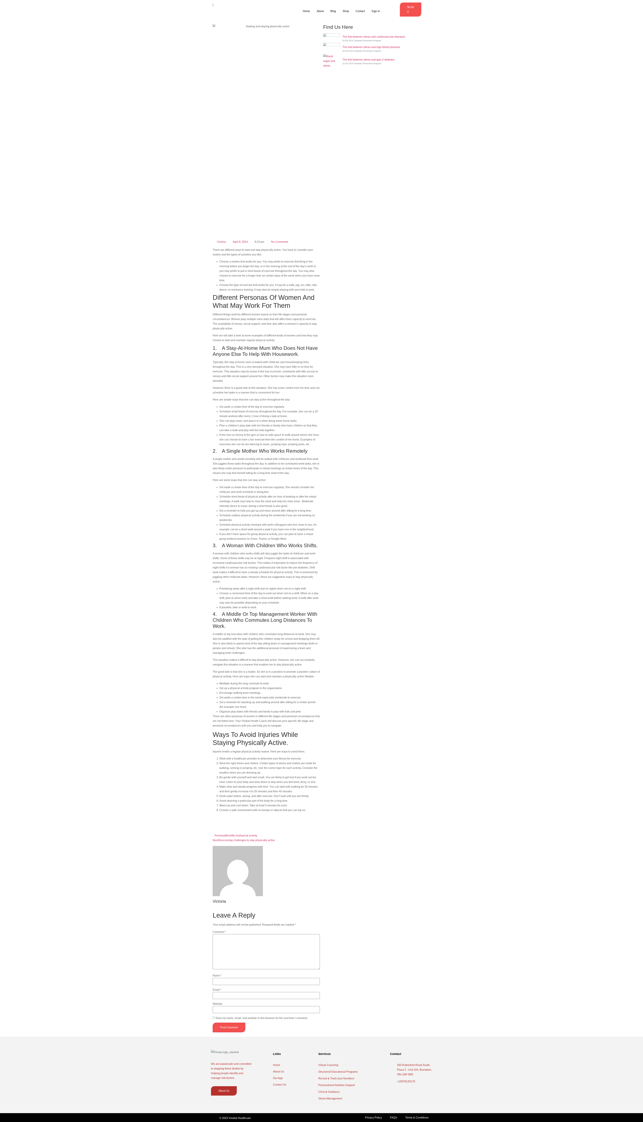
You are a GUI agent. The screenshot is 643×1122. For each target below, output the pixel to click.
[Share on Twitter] (293, 824)
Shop (346, 11)
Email (217, 990)
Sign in (376, 11)
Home (306, 11)
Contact (360, 11)
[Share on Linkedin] (293, 829)
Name (217, 975)
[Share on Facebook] (293, 820)
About (320, 11)
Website (217, 1004)
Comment (219, 932)
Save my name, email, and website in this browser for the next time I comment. (262, 1018)
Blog (333, 11)
